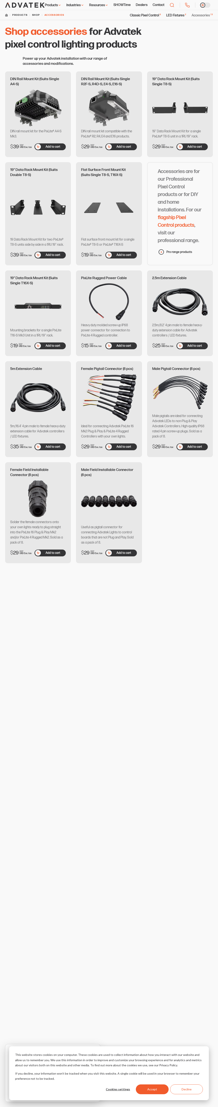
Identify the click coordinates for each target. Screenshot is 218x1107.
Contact (158, 5)
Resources (97, 5)
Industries (73, 5)
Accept (152, 1089)
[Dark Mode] (205, 5)
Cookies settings (118, 1089)
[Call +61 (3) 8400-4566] (187, 5)
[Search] (172, 5)
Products (51, 5)
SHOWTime (122, 5)
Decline (187, 1089)
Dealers (142, 5)
